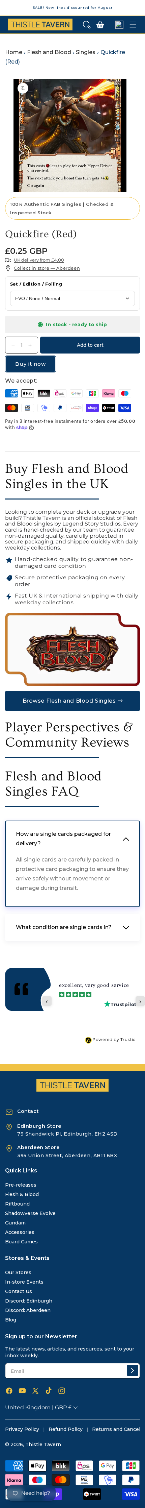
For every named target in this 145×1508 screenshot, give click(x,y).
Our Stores (18, 1272)
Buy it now (30, 364)
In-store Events (24, 1282)
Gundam (15, 1223)
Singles (85, 52)
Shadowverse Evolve (30, 1213)
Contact (28, 1111)
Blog (10, 1320)
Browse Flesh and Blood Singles (69, 701)
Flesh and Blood (49, 52)
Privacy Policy (22, 1429)
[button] (87, 25)
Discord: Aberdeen (28, 1310)
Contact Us (18, 1291)
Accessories (19, 1232)
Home (13, 52)
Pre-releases (20, 1185)
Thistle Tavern (43, 1444)
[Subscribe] (132, 1370)
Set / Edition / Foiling (36, 284)
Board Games (21, 1242)
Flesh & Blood (22, 1194)
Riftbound (17, 1204)
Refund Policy (66, 1429)
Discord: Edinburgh (28, 1301)
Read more (109, 1009)
